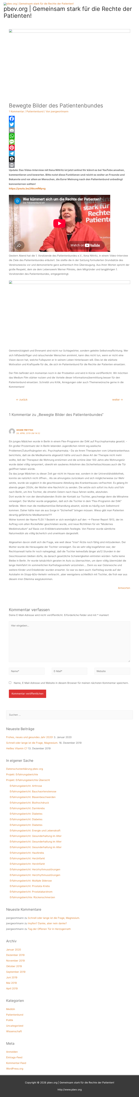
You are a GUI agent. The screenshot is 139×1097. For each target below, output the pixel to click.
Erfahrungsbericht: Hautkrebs (27, 852)
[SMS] (69, 142)
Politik (9, 1020)
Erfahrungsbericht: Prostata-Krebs (30, 886)
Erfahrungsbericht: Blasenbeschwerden (33, 797)
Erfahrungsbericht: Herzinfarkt (27, 858)
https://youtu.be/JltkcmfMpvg (27, 188)
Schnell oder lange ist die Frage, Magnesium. (32, 742)
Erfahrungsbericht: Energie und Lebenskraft (35, 830)
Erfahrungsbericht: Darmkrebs (27, 808)
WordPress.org (14, 1068)
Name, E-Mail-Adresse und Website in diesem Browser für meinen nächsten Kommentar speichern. (71, 682)
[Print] (69, 165)
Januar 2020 (13, 949)
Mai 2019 (11, 982)
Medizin (10, 1009)
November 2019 (15, 960)
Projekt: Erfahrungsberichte (22, 774)
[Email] (69, 130)
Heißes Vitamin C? (16, 748)
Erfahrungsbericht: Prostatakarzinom (31, 891)
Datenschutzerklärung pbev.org (24, 768)
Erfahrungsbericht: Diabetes (26, 813)
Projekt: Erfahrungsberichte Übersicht (28, 780)
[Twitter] (69, 124)
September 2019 (16, 971)
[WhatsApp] (69, 136)
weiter (117, 399)
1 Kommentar (16, 111)
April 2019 (12, 988)
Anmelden (12, 1051)
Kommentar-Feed (16, 1063)
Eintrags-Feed (14, 1057)
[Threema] (69, 159)
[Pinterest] (69, 148)
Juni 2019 (11, 977)
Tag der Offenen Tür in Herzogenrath (49, 928)
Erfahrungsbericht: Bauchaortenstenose (33, 791)
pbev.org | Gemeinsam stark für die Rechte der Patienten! (68, 12)
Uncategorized (14, 1025)
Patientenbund (34, 111)
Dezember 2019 (15, 955)
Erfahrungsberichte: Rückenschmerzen (32, 897)
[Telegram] (69, 153)
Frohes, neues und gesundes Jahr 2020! (29, 737)
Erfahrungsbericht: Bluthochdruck (29, 802)
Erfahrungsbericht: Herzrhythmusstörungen (35, 869)
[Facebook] (69, 119)
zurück (22, 399)
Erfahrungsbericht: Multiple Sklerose (31, 880)
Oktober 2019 (14, 966)
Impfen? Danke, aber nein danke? (47, 923)
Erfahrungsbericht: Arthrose (26, 785)
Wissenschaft (14, 1031)
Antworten (124, 587)
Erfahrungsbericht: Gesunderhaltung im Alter (36, 836)
